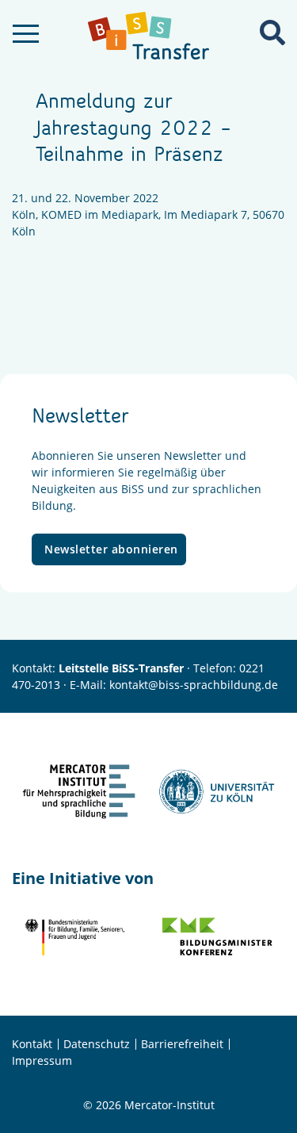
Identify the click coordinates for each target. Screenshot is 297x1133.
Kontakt (32, 1043)
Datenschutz (96, 1043)
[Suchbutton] (272, 32)
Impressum (42, 1060)
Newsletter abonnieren (111, 549)
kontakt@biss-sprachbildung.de (193, 684)
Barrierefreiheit (182, 1043)
